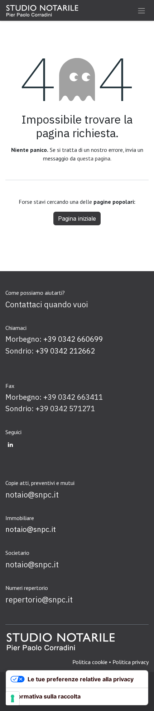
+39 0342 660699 (73, 339)
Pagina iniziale (77, 218)
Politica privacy (130, 662)
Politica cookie (89, 662)
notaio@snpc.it (30, 529)
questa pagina (93, 158)
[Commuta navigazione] (141, 10)
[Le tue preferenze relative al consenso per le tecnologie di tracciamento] (12, 698)
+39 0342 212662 (65, 351)
